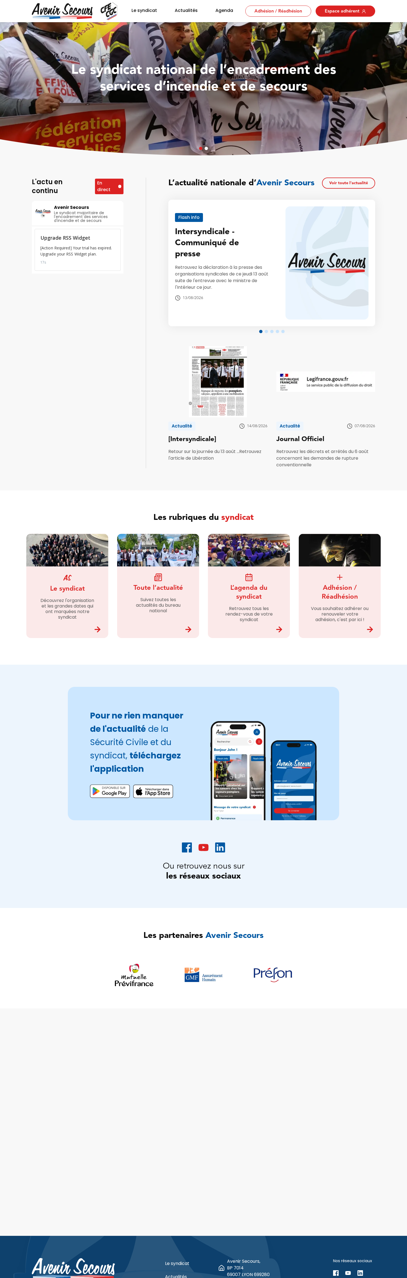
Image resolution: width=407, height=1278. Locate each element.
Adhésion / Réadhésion (278, 11)
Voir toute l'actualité (348, 183)
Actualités (186, 10)
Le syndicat (144, 10)
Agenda (224, 10)
